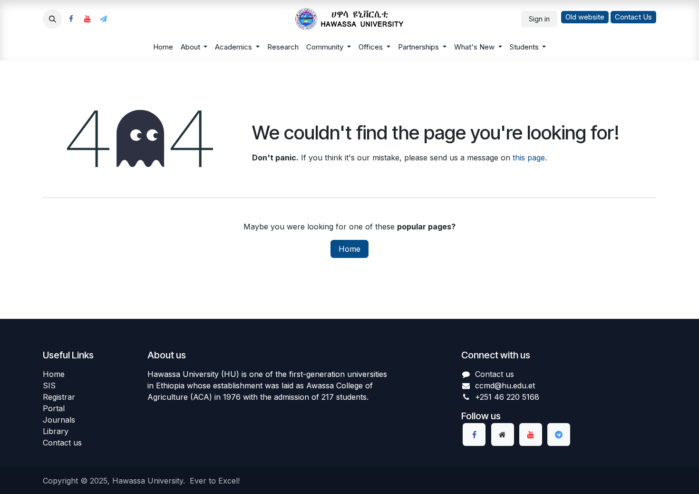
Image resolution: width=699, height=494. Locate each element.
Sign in (539, 18)
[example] (103, 19)
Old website (584, 16)
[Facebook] (71, 19)
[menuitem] (163, 47)
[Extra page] (502, 434)
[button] (52, 19)
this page (529, 157)
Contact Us (633, 16)
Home (349, 249)
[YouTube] (87, 19)
